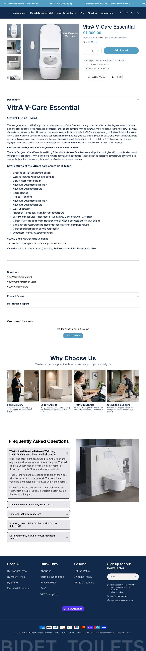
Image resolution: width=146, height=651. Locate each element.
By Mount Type (16, 577)
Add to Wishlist (98, 77)
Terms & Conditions (52, 577)
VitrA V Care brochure (17, 287)
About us (45, 571)
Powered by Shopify (44, 632)
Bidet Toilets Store (29, 632)
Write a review (73, 335)
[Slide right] (14, 77)
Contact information (123, 632)
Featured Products (18, 588)
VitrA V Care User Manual (19, 277)
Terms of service (90, 632)
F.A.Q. (43, 588)
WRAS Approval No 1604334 (51, 244)
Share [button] (119, 77)
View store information (98, 68)
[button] (19, 13)
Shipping (102, 37)
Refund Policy (82, 571)
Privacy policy (75, 632)
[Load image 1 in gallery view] (14, 31)
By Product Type (17, 571)
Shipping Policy (83, 577)
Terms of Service (84, 582)
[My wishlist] (132, 13)
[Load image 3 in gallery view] (14, 63)
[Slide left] (14, 26)
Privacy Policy (48, 582)
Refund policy (60, 632)
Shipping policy (106, 632)
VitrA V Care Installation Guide (21, 282)
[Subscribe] (135, 577)
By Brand (12, 582)
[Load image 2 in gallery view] (14, 47)
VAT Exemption (49, 594)
